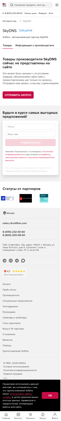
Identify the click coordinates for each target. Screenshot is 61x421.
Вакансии (8, 340)
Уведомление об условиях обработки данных (26, 171)
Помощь (7, 345)
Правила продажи (12, 373)
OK (50, 395)
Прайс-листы (9, 289)
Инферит (43, 13)
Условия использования (16, 366)
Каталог (7, 284)
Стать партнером (11, 323)
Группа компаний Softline (16, 351)
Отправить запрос (18, 94)
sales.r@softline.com (15, 223)
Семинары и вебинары (15, 317)
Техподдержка (10, 306)
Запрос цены (30, 13)
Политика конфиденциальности (20, 370)
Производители (11, 295)
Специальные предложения (17, 300)
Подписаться (30, 142)
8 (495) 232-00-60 (14, 231)
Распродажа (9, 312)
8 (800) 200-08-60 (13, 13)
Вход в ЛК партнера (13, 328)
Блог (51, 13)
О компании (9, 334)
